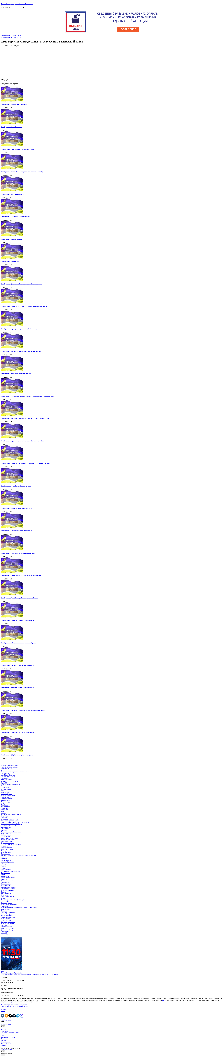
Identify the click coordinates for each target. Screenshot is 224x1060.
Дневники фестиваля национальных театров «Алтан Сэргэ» (19, 907)
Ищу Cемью (4, 805)
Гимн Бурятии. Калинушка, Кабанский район (15, 216)
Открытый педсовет (7, 914)
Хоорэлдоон (4, 830)
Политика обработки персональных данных (14, 1004)
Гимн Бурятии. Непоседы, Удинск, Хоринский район (17, 687)
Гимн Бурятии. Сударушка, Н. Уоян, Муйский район (17, 732)
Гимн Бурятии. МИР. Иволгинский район (14, 104)
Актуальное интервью (7, 890)
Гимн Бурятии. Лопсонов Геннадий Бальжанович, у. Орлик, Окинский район (25, 418)
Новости (3, 4)
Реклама (29, 974)
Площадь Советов (6, 851)
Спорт (2, 863)
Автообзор (4, 817)
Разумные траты (5, 882)
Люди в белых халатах (7, 928)
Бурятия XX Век (6, 869)
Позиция (3, 892)
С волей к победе (6, 884)
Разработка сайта (6, 1020)
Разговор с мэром (6, 797)
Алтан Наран (5, 865)
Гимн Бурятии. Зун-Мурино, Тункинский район (16, 373)
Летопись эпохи (5, 786)
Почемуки (4, 911)
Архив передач (16, 35)
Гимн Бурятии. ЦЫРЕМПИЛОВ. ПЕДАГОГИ (15, 194)
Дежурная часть (5, 854)
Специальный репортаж (8, 776)
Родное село (4, 906)
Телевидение (10, 4)
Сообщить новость (6, 1049)
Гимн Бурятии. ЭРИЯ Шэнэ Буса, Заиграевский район (18, 553)
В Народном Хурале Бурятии (9, 781)
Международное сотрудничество (10, 871)
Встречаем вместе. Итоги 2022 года (11, 824)
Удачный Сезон (5, 809)
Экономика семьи (6, 852)
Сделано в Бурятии (6, 798)
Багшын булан (5, 787)
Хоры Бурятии (5, 931)
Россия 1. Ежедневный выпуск (10, 765)
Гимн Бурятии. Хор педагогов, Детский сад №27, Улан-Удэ (19, 329)
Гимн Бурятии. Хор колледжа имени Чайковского (16, 530)
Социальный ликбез (7, 841)
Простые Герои (5, 806)
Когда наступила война (8, 922)
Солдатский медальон (7, 849)
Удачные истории (6, 920)
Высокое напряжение (7, 847)
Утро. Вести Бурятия (7, 768)
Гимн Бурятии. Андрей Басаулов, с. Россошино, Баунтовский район (22, 441)
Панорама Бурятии (6, 779)
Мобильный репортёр (7, 862)
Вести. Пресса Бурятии (8, 896)
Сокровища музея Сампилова (9, 838)
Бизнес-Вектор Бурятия (8, 912)
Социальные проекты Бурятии (10, 820)
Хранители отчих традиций (9, 825)
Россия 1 (3, 35)
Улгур (2, 790)
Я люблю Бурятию (6, 903)
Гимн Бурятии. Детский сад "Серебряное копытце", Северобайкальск (23, 710)
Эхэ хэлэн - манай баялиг (8, 881)
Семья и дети (5, 901)
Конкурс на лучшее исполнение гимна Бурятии (15, 822)
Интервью (4, 770)
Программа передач (47, 974)
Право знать (4, 895)
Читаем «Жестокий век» (8, 877)
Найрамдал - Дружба (7, 802)
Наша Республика (6, 827)
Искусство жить (5, 873)
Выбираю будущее (6, 909)
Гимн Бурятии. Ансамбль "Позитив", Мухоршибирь (17, 620)
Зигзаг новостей (5, 885)
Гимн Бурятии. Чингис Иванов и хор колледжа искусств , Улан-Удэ (22, 171)
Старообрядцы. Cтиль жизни (9, 819)
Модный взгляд (5, 918)
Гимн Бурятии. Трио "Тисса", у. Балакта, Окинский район (19, 598)
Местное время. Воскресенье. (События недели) (15, 772)
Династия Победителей (8, 795)
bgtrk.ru (164, 1000)
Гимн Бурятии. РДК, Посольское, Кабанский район (17, 755)
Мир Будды (4, 925)
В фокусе (3, 874)
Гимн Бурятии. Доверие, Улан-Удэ (11, 239)
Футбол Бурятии (6, 835)
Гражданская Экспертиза (8, 930)
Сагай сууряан (5, 828)
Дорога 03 (4, 783)
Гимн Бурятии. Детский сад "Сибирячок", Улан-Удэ (17, 665)
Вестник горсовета (6, 926)
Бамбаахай (4, 879)
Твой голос (4, 858)
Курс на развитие (6, 860)
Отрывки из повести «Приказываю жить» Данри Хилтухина (19, 855)
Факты (3, 868)
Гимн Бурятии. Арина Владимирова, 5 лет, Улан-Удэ (17, 508)
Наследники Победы (7, 800)
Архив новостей (5, 1009)
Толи (2, 803)
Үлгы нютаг (4, 808)
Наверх (3, 971)
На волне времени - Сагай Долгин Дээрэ (13, 899)
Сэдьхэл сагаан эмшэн (7, 843)
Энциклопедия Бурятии (8, 839)
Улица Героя (4, 816)
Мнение (3, 813)
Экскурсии (57, 974)
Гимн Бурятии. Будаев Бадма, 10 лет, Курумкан (16, 486)
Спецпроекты (5, 773)
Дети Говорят (5, 792)
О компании (23, 974)
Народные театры (6, 893)
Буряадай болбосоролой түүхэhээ (11, 844)
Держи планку (5, 876)
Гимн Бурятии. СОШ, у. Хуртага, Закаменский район (17, 149)
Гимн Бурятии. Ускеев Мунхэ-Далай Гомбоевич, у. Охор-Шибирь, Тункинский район (27, 396)
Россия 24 (9, 35)
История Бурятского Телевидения (11, 832)
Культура (3, 866)
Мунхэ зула (4, 846)
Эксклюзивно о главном (8, 917)
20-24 (2, 811)
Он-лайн (3, 898)
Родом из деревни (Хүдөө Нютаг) (11, 784)
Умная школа (4, 934)
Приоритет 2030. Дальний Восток (11, 814)
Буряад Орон (4, 778)
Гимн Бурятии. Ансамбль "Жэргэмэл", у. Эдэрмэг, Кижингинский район (24, 306)
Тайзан (3, 857)
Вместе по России (6, 789)
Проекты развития (6, 915)
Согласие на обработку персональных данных (14, 1006)
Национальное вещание (12, 974)
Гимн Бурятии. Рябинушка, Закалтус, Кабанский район (18, 643)
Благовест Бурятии (6, 794)
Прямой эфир (23, 4)
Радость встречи (5, 836)
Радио (2, 974)
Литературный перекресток (9, 904)
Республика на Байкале (8, 888)
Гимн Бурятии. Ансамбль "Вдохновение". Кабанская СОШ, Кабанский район (25, 463)
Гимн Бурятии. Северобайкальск (11, 127)
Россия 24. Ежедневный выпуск (10, 767)
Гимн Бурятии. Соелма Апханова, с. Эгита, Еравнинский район (21, 575)
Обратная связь (36, 974)
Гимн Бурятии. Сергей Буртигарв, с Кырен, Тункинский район (21, 351)
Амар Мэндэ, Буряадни (8, 775)
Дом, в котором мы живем (8, 887)
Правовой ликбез (6, 833)
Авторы (3, 1011)
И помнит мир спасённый (8, 923)
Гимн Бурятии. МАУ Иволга (10, 261)
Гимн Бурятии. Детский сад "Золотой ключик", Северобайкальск (21, 284)
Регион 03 (4, 933)
